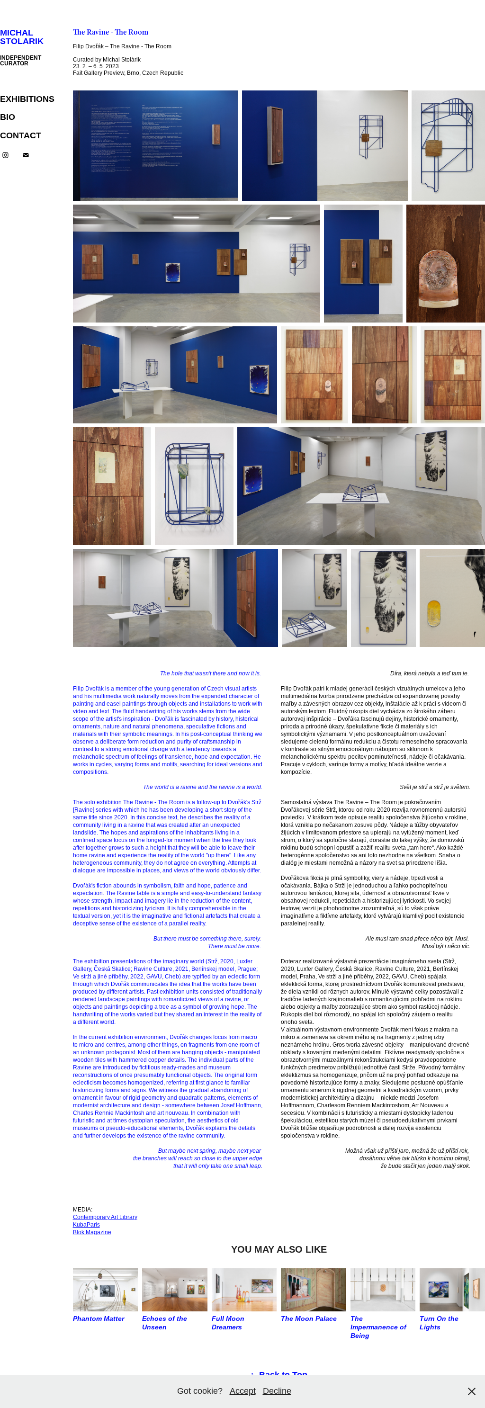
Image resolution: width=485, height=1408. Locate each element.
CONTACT (20, 135)
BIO (7, 117)
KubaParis (86, 1224)
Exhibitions (27, 99)
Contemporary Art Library (105, 1217)
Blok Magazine (92, 1232)
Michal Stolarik (22, 37)
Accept (243, 1391)
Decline (277, 1391)
